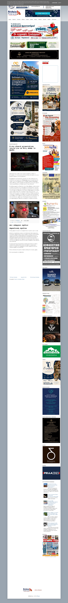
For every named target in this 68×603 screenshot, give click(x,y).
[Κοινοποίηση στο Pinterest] (28, 220)
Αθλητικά (40, 19)
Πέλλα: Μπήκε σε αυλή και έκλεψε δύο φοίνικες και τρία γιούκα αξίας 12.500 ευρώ (53, 514)
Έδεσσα (23, 19)
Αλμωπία (14, 19)
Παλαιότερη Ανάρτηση (34, 277)
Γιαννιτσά (18, 19)
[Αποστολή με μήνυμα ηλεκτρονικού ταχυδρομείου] (24, 220)
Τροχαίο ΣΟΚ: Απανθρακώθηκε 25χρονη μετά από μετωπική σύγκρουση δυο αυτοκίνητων (53, 503)
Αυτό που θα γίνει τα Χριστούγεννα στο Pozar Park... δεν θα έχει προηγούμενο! (52, 485)
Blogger (38, 596)
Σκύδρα (27, 19)
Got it (59, 2)
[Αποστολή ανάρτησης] (21, 220)
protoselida (55, 556)
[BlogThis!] (25, 220)
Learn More (54, 2)
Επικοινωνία (54, 19)
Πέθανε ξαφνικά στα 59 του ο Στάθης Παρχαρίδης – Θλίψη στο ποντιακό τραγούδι (53, 524)
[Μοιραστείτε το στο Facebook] (27, 220)
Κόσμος (35, 19)
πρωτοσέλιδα (47, 556)
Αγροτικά (44, 19)
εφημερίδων (51, 556)
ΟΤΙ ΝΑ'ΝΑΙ (19, 222)
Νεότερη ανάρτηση (13, 277)
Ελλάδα (31, 19)
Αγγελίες (49, 19)
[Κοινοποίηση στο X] (26, 220)
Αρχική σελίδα (23, 277)
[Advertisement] (34, 574)
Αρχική (10, 19)
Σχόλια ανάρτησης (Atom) (19, 279)
